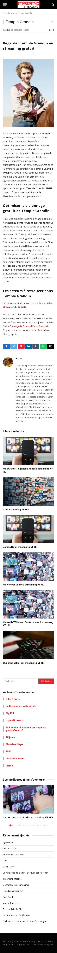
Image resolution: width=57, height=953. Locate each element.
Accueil (6, 13)
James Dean (10, 547)
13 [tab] (43, 825)
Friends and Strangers (13, 891)
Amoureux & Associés (13, 854)
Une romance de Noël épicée (17, 915)
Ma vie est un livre (13, 584)
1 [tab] (10, 825)
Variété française (11, 903)
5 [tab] (21, 825)
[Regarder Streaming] (28, 4)
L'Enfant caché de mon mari (16, 884)
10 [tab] (35, 825)
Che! (5, 509)
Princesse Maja (10, 848)
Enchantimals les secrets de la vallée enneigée (24, 921)
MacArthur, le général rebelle (20, 468)
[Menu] (5, 4)
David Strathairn (41, 326)
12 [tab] (41, 825)
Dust (5, 860)
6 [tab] (24, 825)
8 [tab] (29, 825)
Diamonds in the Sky (12, 909)
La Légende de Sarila (16, 817)
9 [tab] (32, 825)
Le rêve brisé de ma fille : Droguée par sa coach (25, 872)
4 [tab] (18, 825)
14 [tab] (46, 825)
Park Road (8, 897)
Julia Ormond (24, 326)
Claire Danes (10, 326)
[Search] (52, 4)
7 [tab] (27, 825)
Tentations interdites (13, 878)
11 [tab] (38, 825)
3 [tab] (16, 825)
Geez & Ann (8, 866)
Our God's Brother (13, 662)
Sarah (8, 30)
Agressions (8, 842)
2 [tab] (13, 825)
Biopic (13, 13)
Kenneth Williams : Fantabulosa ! (22, 622)
